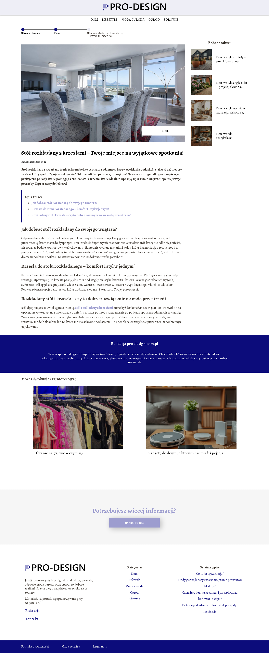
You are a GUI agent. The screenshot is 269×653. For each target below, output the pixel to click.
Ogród (154, 20)
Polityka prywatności (35, 646)
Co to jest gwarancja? (210, 574)
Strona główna (30, 33)
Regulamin (100, 646)
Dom (94, 20)
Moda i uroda (133, 20)
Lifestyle (110, 20)
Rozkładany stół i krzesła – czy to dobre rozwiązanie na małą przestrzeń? (81, 215)
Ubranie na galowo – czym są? (58, 453)
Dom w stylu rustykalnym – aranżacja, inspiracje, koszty (230, 136)
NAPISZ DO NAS (134, 523)
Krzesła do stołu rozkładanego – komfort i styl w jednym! (70, 209)
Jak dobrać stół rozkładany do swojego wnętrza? (64, 203)
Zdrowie (171, 20)
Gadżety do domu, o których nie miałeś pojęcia (186, 453)
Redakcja (32, 610)
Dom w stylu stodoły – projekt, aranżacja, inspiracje (231, 59)
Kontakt (31, 619)
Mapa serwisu (70, 646)
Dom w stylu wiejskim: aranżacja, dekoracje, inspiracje (231, 110)
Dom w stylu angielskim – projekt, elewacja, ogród (232, 85)
